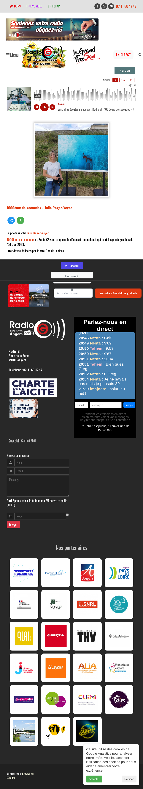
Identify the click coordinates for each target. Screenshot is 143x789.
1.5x (123, 80)
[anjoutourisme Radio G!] (56, 699)
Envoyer (13, 525)
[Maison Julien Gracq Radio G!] (119, 636)
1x (115, 80)
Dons (17, 6)
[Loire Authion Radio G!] (24, 731)
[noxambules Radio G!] (24, 699)
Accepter (94, 778)
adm (12, 778)
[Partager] (11, 220)
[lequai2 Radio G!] (24, 636)
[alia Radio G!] (87, 668)
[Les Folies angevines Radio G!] (119, 699)
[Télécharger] (20, 220)
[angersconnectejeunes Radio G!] (24, 668)
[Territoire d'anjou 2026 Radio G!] (24, 573)
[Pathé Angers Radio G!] (56, 731)
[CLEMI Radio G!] (87, 699)
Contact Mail (28, 440)
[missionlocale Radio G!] (119, 668)
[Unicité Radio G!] (56, 668)
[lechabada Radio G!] (56, 636)
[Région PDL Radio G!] (119, 573)
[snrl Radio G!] (87, 604)
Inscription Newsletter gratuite (118, 293)
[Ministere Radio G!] (24, 604)
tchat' (55, 6)
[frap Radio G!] (119, 604)
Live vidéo (36, 6)
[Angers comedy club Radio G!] (87, 731)
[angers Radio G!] (87, 573)
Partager (72, 265)
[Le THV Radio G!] (87, 636)
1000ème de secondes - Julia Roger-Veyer (39, 207)
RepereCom (28, 773)
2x (131, 80)
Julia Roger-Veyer (38, 232)
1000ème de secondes (20, 239)
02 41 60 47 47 (126, 6)
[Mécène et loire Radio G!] (56, 573)
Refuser (129, 778)
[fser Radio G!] (56, 604)
